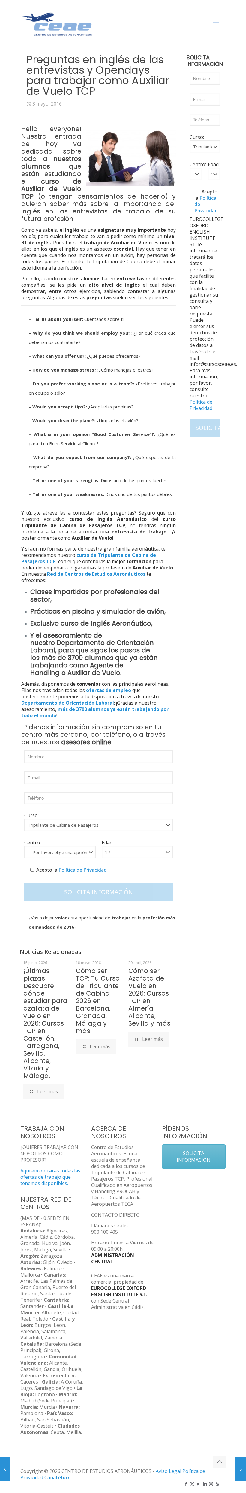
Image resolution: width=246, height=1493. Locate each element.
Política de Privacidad (82, 870)
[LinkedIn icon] (204, 1484)
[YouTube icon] (198, 1484)
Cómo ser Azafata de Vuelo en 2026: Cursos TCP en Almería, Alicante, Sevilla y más (149, 997)
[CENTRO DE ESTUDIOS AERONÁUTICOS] (56, 22)
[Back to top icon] (219, 1462)
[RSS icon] (217, 1484)
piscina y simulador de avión (118, 611)
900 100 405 (104, 1232)
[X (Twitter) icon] (192, 1484)
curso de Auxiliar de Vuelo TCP (51, 189)
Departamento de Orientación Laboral (92, 646)
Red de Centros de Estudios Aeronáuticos (96, 574)
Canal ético (56, 1477)
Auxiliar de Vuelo (94, 672)
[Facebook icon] (186, 1484)
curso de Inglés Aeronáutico (106, 623)
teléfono (116, 734)
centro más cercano (54, 734)
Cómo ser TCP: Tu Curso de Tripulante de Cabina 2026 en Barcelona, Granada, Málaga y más (98, 1000)
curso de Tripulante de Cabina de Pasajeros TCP (88, 558)
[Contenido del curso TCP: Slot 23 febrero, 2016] (5, 1469)
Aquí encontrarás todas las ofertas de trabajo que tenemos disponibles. (50, 1177)
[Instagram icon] (211, 1484)
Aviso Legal (168, 1471)
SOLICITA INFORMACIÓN (194, 1156)
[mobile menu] (216, 22)
